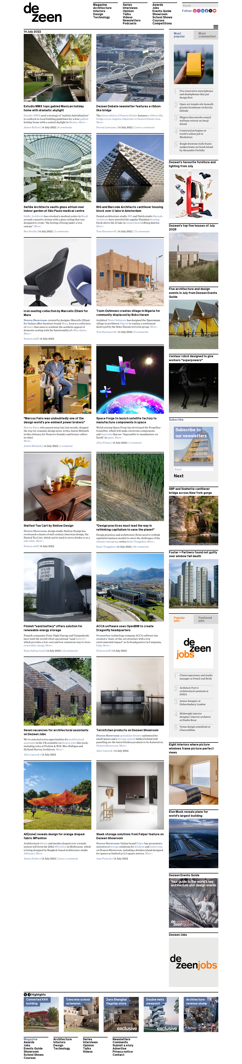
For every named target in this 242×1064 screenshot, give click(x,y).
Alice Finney (103, 442)
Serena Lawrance (106, 127)
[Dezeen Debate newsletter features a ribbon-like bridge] (130, 69)
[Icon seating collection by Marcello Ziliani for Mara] (57, 274)
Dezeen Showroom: (35, 531)
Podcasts (129, 23)
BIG (130, 216)
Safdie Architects (33, 216)
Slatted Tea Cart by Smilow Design (48, 525)
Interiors (99, 11)
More (82, 122)
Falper (140, 843)
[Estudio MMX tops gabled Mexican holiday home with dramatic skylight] (57, 69)
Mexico (73, 122)
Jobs (155, 7)
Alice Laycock (32, 754)
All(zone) (29, 853)
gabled (84, 118)
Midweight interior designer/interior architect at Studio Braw (195, 717)
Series (127, 4)
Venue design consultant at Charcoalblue (195, 728)
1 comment (66, 446)
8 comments (65, 127)
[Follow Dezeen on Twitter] (211, 11)
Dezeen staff (31, 338)
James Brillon (32, 127)
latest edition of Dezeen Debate (119, 115)
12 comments (70, 650)
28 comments (141, 546)
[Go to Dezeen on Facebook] (207, 11)
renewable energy (34, 645)
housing (154, 219)
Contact (118, 1054)
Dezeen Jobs (69, 742)
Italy (99, 645)
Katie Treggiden (136, 541)
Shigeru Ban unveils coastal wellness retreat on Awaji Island (195, 120)
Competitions (162, 23)
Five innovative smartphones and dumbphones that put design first (196, 94)
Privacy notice (123, 1051)
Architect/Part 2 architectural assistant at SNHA (194, 691)
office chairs (79, 330)
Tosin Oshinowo (117, 320)
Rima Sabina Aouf (34, 650)
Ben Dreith (30, 231)
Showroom (159, 14)
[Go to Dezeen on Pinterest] (195, 11)
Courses (158, 20)
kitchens (140, 846)
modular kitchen (132, 735)
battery (80, 638)
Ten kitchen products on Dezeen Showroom (127, 730)
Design (98, 14)
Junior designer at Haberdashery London (192, 702)
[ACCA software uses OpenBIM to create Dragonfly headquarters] (130, 589)
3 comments (61, 231)
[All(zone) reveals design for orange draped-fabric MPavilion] (57, 797)
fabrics (44, 843)
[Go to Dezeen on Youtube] (215, 11)
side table (29, 540)
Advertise (119, 1048)
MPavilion (60, 846)
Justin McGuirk (33, 446)
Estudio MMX (32, 115)
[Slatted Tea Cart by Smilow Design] (57, 488)
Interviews (130, 7)
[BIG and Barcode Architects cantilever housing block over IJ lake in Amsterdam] (130, 170)
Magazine (100, 4)
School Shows (162, 17)
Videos (128, 17)
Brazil (84, 216)
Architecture (102, 7)
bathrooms (156, 846)
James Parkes (32, 858)
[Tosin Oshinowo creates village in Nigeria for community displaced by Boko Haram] (130, 274)
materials (106, 434)
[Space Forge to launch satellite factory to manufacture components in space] (130, 381)
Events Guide (161, 11)
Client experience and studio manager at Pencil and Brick (196, 677)
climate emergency (107, 541)
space (110, 437)
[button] (215, 27)
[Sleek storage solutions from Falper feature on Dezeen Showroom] (130, 797)
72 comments (142, 231)
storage (114, 846)
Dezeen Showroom (107, 745)
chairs (30, 327)
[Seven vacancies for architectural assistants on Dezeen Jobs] (57, 693)
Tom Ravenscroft (106, 231)
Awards (157, 4)
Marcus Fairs (31, 427)
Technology (101, 17)
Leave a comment (144, 127)
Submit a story (123, 1045)
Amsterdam (133, 222)
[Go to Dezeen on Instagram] (199, 11)
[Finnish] (57, 589)
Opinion (128, 11)
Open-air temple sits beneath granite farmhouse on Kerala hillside (196, 107)
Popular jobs (179, 619)
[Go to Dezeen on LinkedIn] (203, 11)
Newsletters (132, 20)
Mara (65, 323)
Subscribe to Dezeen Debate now (141, 118)
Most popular (179, 35)
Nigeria (124, 323)
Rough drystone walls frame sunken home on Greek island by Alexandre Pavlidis (196, 147)
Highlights (38, 994)
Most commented (207, 35)
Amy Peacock (104, 858)
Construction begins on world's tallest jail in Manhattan (193, 134)
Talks (127, 14)
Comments (120, 1042)
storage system (126, 738)
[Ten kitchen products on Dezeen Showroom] (130, 693)
